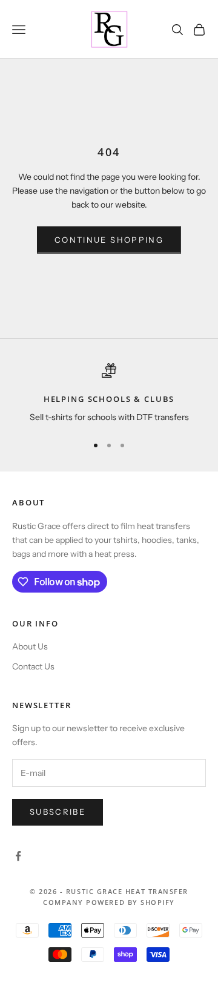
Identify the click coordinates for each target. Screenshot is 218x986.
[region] (109, 394)
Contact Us (33, 666)
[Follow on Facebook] (18, 856)
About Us (30, 646)
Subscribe (57, 812)
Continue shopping (109, 240)
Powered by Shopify (130, 902)
